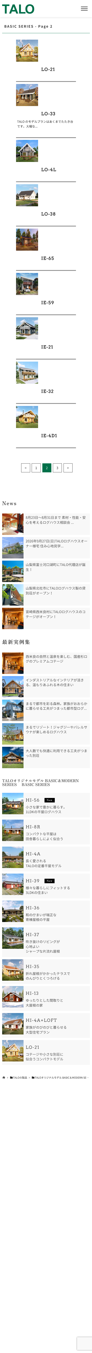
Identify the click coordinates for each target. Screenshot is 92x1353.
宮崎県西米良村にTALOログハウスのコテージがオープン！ (56, 614)
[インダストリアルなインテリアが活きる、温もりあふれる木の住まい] (13, 686)
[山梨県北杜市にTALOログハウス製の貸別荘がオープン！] (13, 595)
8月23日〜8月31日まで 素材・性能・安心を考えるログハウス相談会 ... (56, 520)
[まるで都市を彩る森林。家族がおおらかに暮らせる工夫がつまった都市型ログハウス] (13, 710)
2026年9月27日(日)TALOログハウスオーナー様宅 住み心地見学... (57, 543)
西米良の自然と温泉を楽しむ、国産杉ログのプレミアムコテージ (56, 659)
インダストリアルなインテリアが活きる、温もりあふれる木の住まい (55, 682)
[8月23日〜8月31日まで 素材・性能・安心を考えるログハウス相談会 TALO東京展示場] (13, 524)
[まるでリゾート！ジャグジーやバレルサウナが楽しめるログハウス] (13, 734)
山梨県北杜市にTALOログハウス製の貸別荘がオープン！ (56, 591)
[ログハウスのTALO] (18, 8)
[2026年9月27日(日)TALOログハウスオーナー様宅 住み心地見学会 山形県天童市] (13, 547)
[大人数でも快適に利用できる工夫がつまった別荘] (13, 757)
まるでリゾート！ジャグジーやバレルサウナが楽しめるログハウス (56, 730)
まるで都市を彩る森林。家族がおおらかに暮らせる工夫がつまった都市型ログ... (56, 706)
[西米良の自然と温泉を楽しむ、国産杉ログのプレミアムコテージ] (13, 663)
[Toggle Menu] (84, 8)
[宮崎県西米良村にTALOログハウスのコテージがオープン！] (13, 618)
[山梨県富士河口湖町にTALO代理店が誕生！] (13, 571)
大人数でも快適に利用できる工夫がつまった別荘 (56, 753)
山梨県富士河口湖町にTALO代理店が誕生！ (56, 567)
